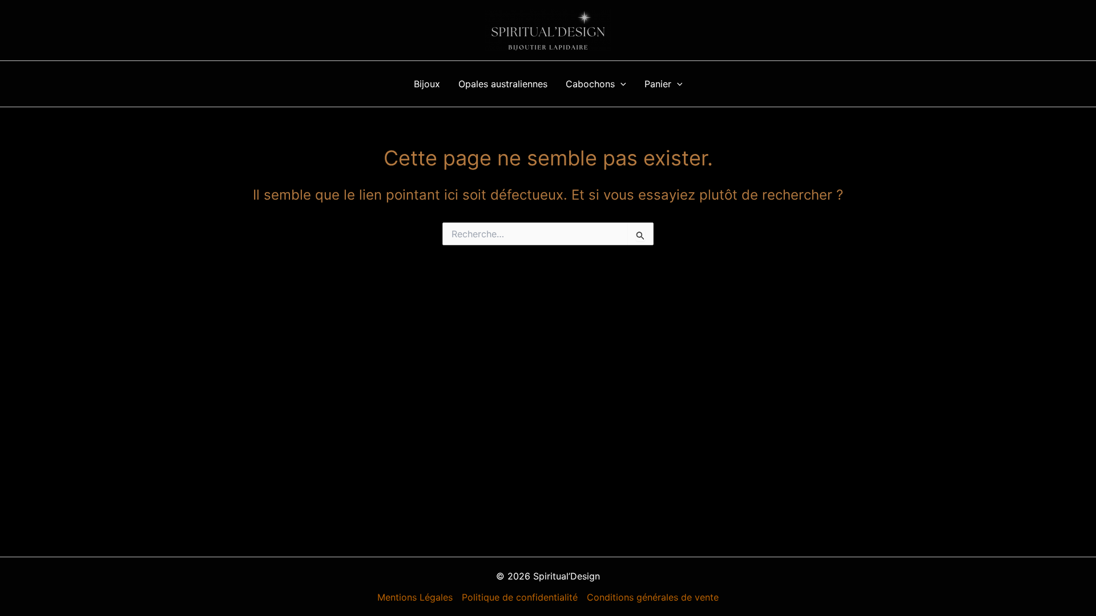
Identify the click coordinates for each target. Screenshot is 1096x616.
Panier (657, 84)
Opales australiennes (502, 84)
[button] (620, 84)
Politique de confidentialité (520, 597)
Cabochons (590, 84)
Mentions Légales (415, 597)
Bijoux (427, 84)
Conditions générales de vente (653, 597)
